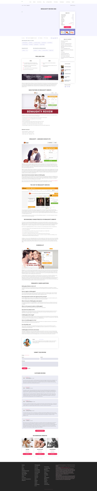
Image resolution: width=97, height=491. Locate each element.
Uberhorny (52, 180)
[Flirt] (72, 32)
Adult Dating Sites (25, 42)
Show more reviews (40, 430)
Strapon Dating (42, 44)
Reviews (23, 468)
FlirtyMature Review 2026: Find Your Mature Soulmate (68, 81)
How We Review (24, 472)
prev (38, 458)
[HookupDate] (62, 70)
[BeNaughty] (67, 32)
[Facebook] (51, 38)
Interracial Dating (37, 469)
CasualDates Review (68, 73)
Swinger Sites (51, 50)
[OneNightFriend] (63, 32)
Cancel (29, 368)
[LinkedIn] (53, 38)
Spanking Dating (37, 484)
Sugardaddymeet (46, 477)
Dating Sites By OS (25, 48)
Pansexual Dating (46, 484)
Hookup (39, 50)
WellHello (45, 481)
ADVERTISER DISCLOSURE (25, 470)
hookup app (28, 118)
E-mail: (41, 357)
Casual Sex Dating (37, 472)
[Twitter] (55, 38)
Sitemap (23, 476)
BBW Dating (46, 469)
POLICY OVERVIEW (24, 473)
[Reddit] (65, 86)
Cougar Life (36, 477)
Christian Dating (46, 466)
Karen (34, 339)
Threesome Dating (45, 50)
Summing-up (63, 52)
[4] (27, 355)
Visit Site (67, 27)
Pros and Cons (63, 42)
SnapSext (36, 481)
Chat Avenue (36, 476)
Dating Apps (46, 473)
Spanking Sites (36, 44)
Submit (25, 368)
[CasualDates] (62, 73)
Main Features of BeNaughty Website (66, 43)
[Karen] (27, 343)
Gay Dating (36, 468)
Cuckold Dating (43, 42)
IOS (26, 50)
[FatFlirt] (62, 66)
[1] (25, 355)
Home (23, 466)
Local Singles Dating (47, 468)
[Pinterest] (57, 38)
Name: (23, 357)
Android (23, 50)
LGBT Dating (36, 466)
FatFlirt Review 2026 (68, 66)
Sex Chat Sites (24, 477)
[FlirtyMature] (62, 80)
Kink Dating (31, 44)
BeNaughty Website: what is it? (65, 54)
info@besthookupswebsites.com (65, 467)
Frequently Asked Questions (65, 53)
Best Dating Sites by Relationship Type (39, 48)
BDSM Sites (30, 42)
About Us (23, 469)
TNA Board (36, 480)
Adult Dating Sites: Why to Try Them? (28, 40)
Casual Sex (35, 50)
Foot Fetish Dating (25, 44)
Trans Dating (36, 473)
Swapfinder (56, 180)
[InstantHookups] (62, 77)
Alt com (36, 485)
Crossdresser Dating (37, 42)
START (48, 76)
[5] (28, 355)
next (41, 458)
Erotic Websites (49, 42)
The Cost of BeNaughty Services (65, 48)
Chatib (45, 476)
